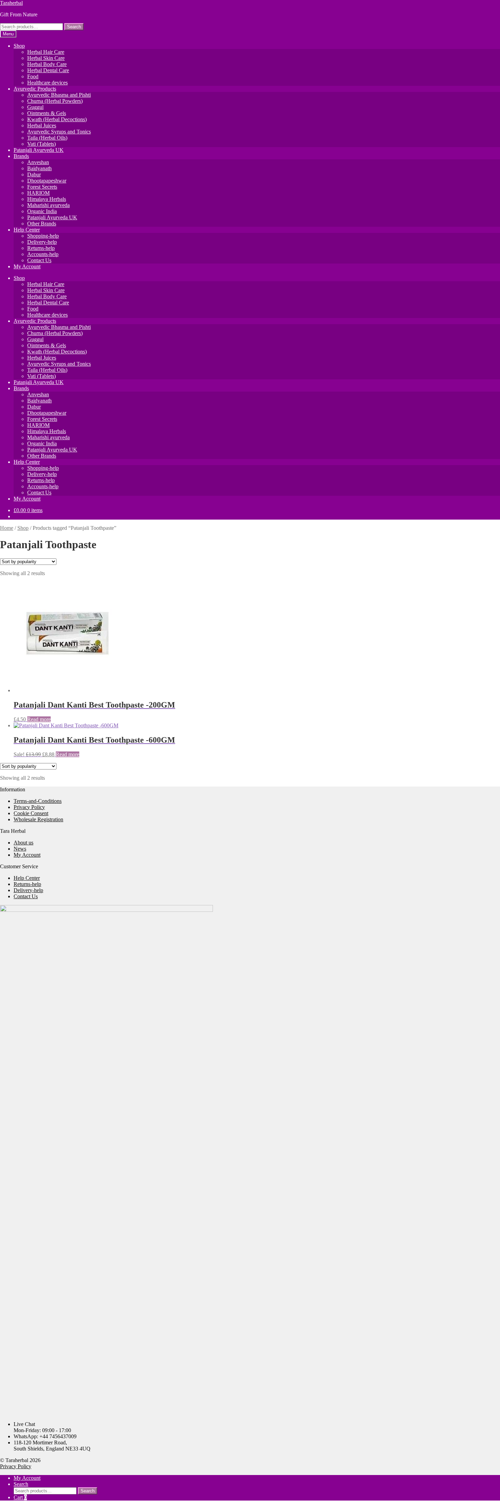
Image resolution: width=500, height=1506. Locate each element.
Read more (39, 719)
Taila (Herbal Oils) (47, 138)
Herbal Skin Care (46, 58)
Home (6, 528)
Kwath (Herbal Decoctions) (57, 119)
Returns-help (41, 248)
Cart (20, 1497)
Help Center (27, 230)
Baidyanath (39, 168)
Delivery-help (42, 242)
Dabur (34, 174)
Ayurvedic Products (35, 89)
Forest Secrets (42, 187)
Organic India (42, 211)
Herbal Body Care (47, 64)
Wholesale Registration (38, 819)
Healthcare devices (47, 82)
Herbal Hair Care (45, 52)
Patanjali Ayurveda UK (39, 150)
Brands (21, 156)
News (20, 849)
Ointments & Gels (46, 113)
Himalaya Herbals (46, 199)
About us (23, 842)
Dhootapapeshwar (46, 181)
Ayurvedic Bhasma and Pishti (59, 95)
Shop (19, 46)
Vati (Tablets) (41, 144)
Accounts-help (43, 254)
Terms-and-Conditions (38, 801)
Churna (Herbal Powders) (55, 101)
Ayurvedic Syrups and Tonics (59, 131)
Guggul (35, 107)
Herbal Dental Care (48, 70)
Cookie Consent (31, 813)
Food (32, 76)
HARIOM (38, 193)
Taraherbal (11, 3)
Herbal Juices (41, 125)
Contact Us (39, 260)
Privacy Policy (29, 807)
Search (74, 26)
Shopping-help (43, 236)
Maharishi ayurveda (48, 205)
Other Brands (41, 223)
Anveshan (38, 162)
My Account (27, 266)
